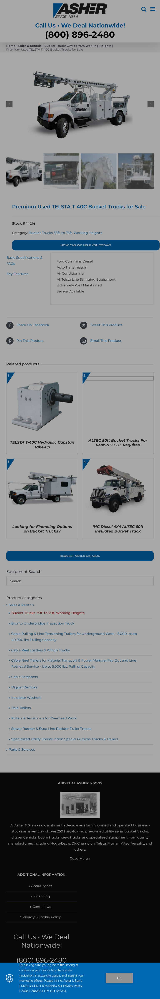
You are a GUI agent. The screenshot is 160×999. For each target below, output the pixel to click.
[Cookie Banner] (80, 981)
